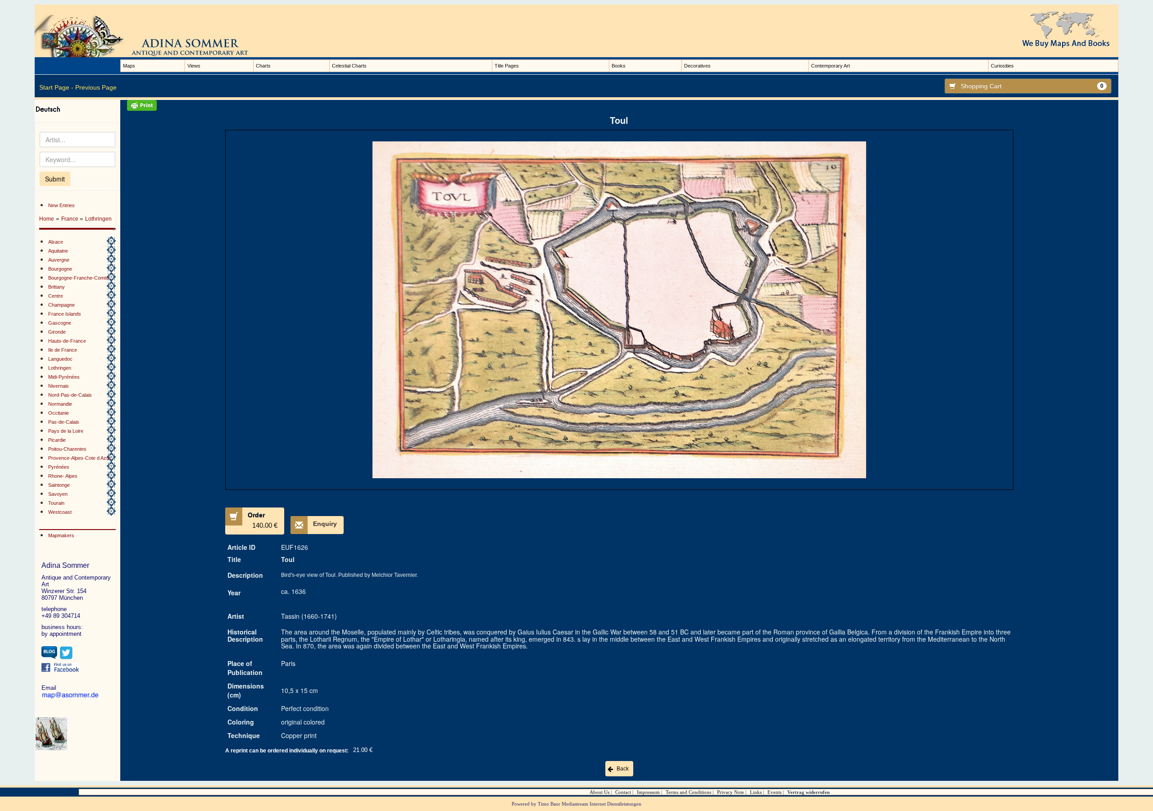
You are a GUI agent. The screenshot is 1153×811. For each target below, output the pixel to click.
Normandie (60, 404)
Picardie (57, 440)
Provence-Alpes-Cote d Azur (79, 458)
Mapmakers (61, 535)
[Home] (152, 35)
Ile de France (62, 350)
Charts (263, 65)
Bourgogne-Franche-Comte (78, 278)
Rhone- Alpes (62, 476)
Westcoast (60, 512)
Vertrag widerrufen (808, 792)
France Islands (64, 314)
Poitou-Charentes (67, 449)
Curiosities (1002, 65)
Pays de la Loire (65, 431)
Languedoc (60, 359)
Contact (623, 792)
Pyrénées (58, 467)
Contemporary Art (830, 65)
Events (774, 792)
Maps (129, 65)
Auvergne (58, 260)
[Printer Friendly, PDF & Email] (619, 105)
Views (193, 65)
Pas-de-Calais (63, 422)
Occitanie (58, 413)
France (70, 219)
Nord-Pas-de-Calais (70, 395)
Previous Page (96, 87)
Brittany (56, 287)
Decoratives (697, 65)
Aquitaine (58, 251)
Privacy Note (730, 792)
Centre (55, 296)
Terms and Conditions (688, 792)
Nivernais (58, 386)
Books (619, 65)
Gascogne (59, 323)
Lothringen (98, 219)
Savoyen (58, 494)
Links (756, 792)
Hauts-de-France (67, 341)
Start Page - (56, 87)
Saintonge (59, 485)
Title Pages (507, 65)
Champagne (61, 305)
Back (623, 769)
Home (46, 219)
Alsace (55, 242)
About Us (599, 792)
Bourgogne (60, 269)
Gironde (57, 332)
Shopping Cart (1032, 86)
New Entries (61, 205)
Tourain (56, 503)
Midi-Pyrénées (64, 377)
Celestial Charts (349, 65)
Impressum (648, 792)
